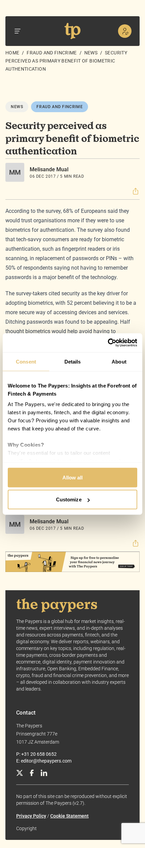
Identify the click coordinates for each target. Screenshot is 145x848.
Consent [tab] (26, 361)
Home (12, 52)
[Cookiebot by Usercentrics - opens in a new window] (107, 343)
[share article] (136, 191)
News (90, 52)
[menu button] (17, 31)
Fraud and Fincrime (52, 52)
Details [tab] (72, 361)
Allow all (72, 477)
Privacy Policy (31, 816)
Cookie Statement (69, 816)
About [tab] (119, 361)
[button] (136, 191)
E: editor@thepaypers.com (43, 761)
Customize (69, 499)
